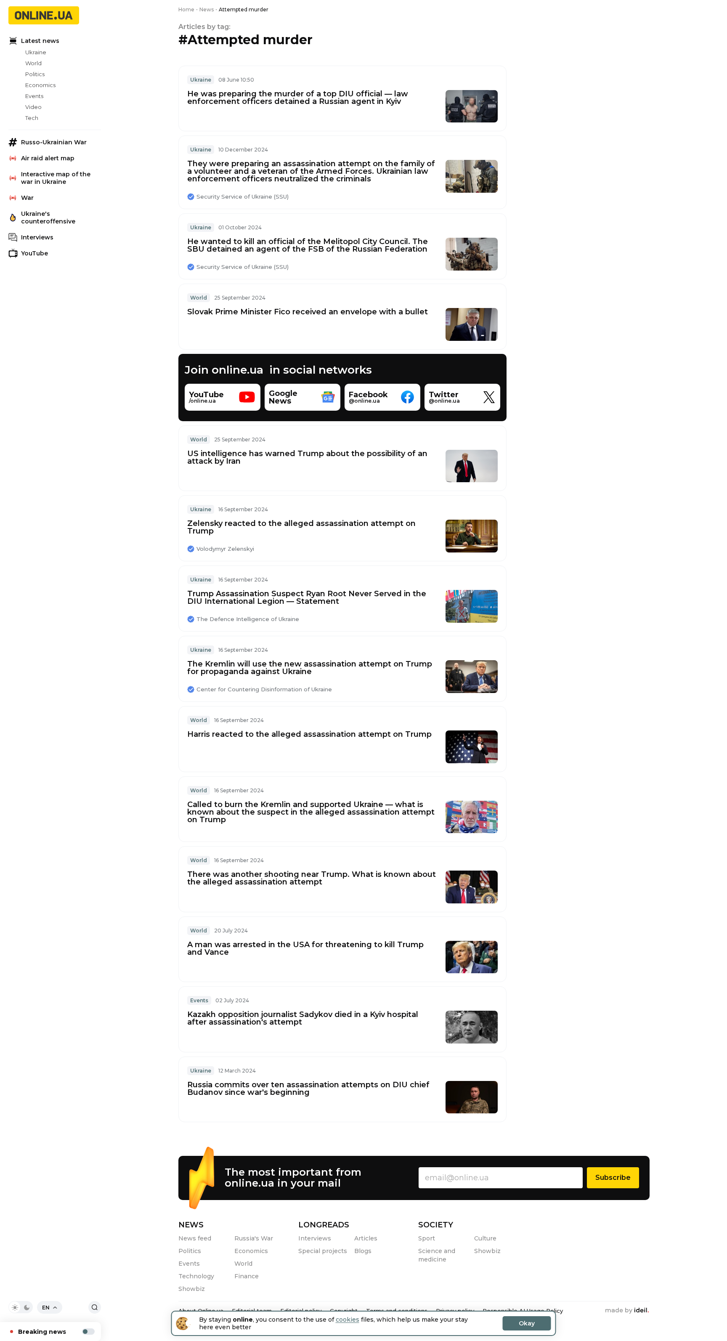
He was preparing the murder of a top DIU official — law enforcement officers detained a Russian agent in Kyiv (297, 97)
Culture (485, 1238)
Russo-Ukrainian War (54, 142)
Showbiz (191, 1289)
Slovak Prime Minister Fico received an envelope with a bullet (307, 311)
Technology (196, 1276)
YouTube (34, 253)
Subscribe (613, 1178)
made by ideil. (627, 1311)
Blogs (362, 1251)
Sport (426, 1238)
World (33, 63)
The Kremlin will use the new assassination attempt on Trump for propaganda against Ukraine (309, 667)
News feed (194, 1238)
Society (435, 1224)
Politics (35, 74)
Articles (365, 1238)
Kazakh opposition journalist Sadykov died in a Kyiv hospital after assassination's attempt (302, 1018)
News (191, 1224)
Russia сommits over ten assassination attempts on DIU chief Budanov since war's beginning (308, 1088)
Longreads (323, 1224)
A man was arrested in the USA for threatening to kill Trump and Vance (305, 948)
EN (46, 1307)
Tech (31, 117)
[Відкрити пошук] (94, 1307)
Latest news (40, 41)
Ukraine (35, 52)
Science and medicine (436, 1255)
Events (34, 96)
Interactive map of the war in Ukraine (55, 178)
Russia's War (253, 1238)
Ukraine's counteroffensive (48, 217)
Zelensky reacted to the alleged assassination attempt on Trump (301, 527)
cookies (347, 1319)
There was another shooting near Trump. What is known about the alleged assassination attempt (311, 878)
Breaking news (42, 1332)
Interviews (37, 237)
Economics (40, 85)
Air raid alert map (47, 158)
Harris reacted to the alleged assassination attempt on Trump (309, 734)
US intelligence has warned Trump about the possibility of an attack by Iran (307, 457)
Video (33, 107)
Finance (246, 1276)
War (27, 198)
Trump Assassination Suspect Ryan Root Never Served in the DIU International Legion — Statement (306, 597)
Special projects (322, 1251)
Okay (527, 1323)
